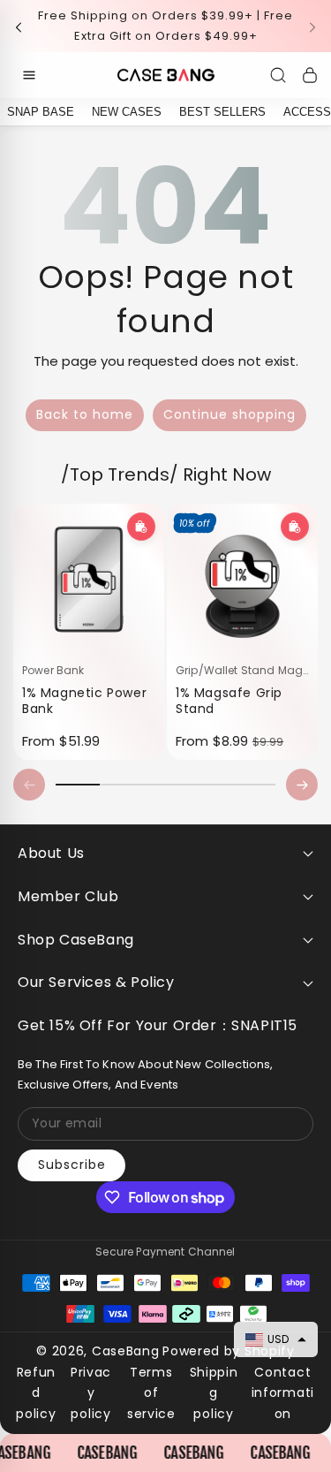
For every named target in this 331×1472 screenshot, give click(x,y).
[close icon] (288, 487)
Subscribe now (165, 971)
